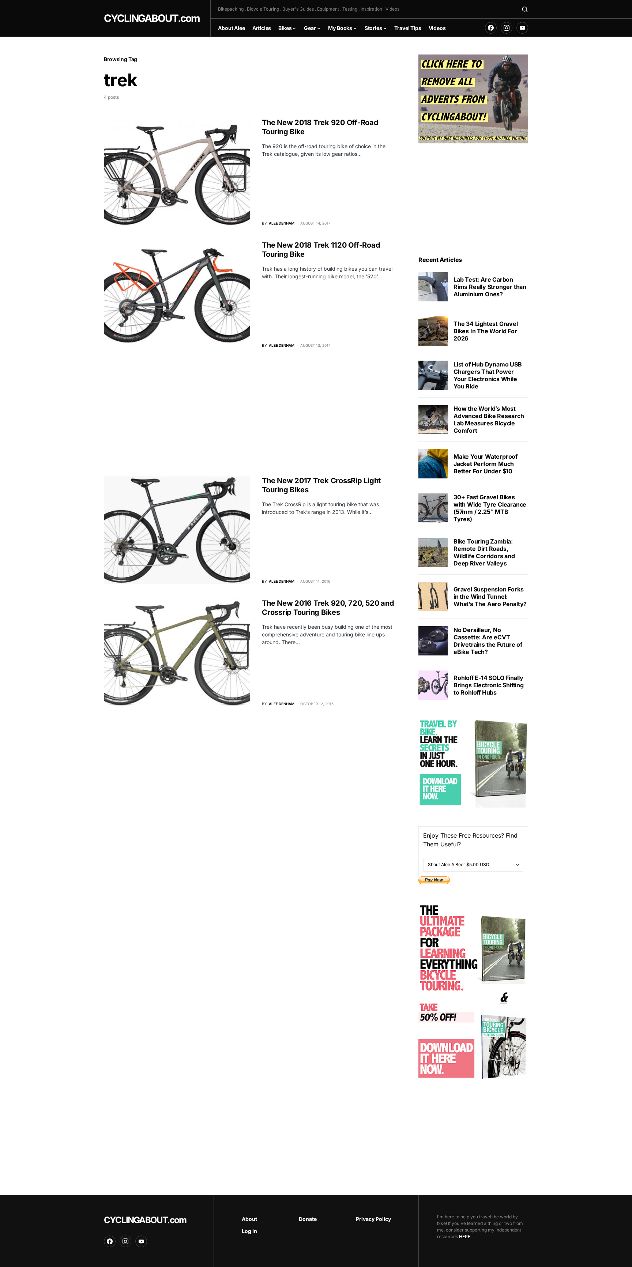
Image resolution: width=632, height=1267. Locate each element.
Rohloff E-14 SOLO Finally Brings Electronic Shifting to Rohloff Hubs (489, 685)
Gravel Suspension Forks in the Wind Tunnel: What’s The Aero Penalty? (490, 597)
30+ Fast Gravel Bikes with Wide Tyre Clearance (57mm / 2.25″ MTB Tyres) (490, 508)
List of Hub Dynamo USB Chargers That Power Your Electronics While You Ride (488, 375)
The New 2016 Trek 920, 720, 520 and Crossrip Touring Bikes (328, 608)
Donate (308, 1219)
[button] (525, 9)
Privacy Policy (373, 1219)
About (249, 1219)
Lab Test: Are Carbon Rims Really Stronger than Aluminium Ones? (490, 287)
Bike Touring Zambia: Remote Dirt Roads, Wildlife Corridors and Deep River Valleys (484, 552)
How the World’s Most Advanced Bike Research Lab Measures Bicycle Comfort (489, 419)
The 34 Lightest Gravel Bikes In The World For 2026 (486, 331)
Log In (249, 1231)
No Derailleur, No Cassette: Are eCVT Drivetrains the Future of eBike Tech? (488, 640)
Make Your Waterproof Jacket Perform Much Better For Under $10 (486, 464)
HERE (464, 1236)
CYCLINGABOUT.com (151, 18)
